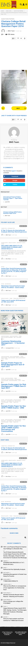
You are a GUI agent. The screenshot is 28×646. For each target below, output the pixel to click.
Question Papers (7, 19)
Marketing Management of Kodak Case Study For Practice (15, 575)
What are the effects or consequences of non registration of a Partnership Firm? (14, 587)
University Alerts (21, 242)
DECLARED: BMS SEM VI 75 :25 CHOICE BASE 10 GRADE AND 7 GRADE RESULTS (11, 247)
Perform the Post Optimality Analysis (14, 569)
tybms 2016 (15, 402)
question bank (11, 357)
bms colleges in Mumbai (7, 337)
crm (14, 337)
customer (18, 337)
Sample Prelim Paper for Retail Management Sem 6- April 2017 (13, 364)
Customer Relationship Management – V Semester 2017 (13, 343)
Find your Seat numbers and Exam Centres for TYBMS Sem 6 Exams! (13, 619)
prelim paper (4, 357)
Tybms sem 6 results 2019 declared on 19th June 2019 (13, 301)
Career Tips (4, 228)
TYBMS (10, 298)
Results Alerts (12, 242)
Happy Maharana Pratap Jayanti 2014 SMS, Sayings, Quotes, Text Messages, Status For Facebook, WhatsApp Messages (15, 610)
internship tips (11, 228)
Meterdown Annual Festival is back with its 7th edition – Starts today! (13, 286)
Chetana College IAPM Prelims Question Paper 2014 (12, 212)
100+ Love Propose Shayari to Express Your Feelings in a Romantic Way (14, 547)
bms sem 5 (3, 420)
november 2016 (10, 420)
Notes (2, 266)
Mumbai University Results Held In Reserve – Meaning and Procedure (13, 595)
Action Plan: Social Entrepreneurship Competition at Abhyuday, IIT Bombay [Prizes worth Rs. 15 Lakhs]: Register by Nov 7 (13, 271)
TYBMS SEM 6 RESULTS (10, 581)
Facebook (15, 176)
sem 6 (19, 380)
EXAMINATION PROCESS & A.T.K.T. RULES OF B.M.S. (13, 563)
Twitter (15, 184)
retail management (20, 357)
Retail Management (14, 356)
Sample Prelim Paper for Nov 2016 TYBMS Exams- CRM (13, 407)
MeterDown (8, 283)
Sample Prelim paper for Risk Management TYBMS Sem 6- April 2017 (13, 386)
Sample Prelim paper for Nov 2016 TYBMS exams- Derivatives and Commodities (13, 428)
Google (15, 180)
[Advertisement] (14, 55)
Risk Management (13, 380)
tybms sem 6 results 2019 (19, 298)
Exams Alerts (4, 242)
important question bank (7, 379)
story (2, 243)
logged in (14, 171)
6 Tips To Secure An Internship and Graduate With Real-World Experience (14, 231)
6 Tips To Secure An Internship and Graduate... (7, 633)
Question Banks (5, 336)
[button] (21, 4)
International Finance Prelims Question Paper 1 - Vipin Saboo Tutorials (12, 198)
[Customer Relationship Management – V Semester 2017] (14, 323)
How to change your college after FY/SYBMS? (13, 602)
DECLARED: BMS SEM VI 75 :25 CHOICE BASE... (20, 633)
